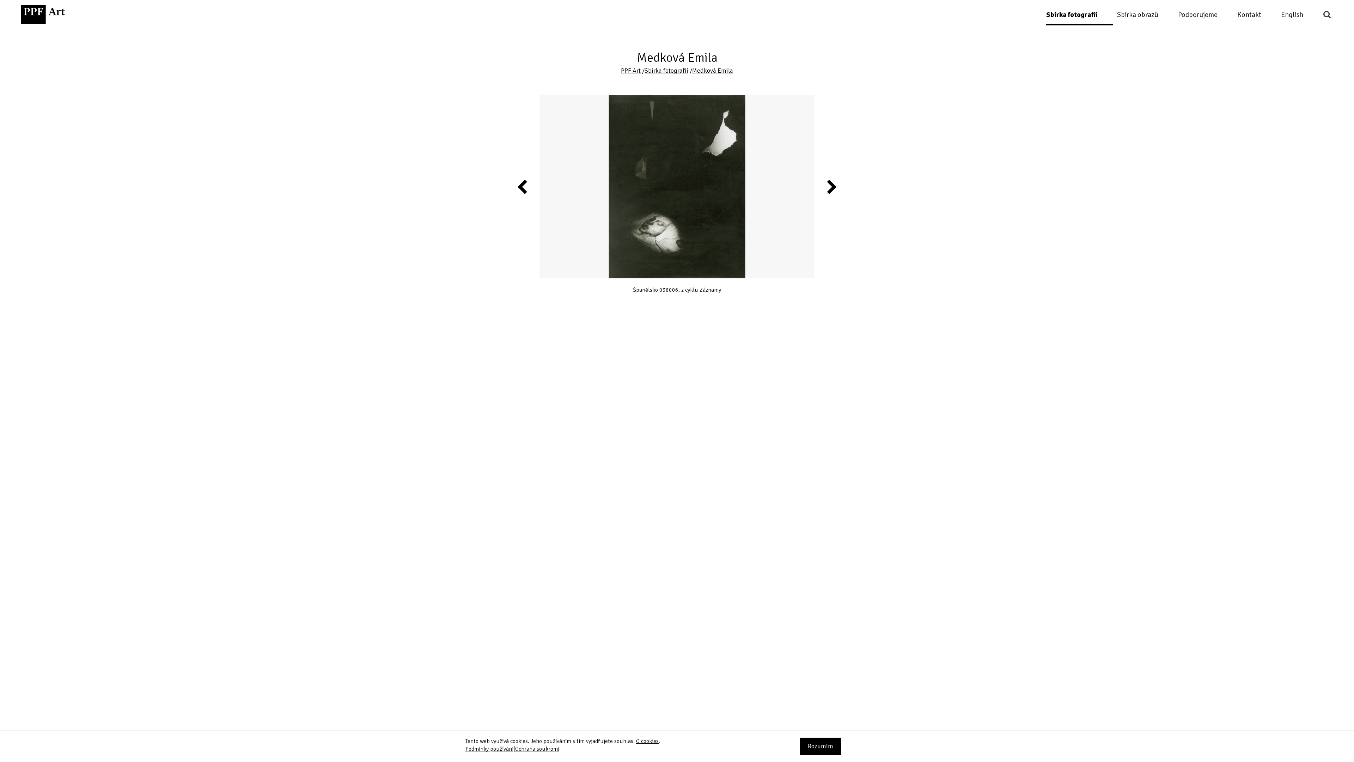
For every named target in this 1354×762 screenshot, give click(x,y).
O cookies (647, 741)
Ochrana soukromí (537, 748)
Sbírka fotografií (1071, 14)
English (1292, 14)
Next (831, 186)
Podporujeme (1198, 14)
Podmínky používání (489, 748)
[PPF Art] (43, 14)
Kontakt (1249, 14)
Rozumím (820, 746)
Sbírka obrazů (1137, 14)
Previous (523, 186)
